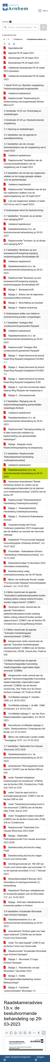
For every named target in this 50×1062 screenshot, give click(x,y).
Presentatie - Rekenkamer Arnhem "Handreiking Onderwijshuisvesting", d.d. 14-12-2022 (24, 554)
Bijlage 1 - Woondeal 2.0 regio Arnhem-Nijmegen (21, 961)
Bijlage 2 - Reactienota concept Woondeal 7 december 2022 (21, 969)
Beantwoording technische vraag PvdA (22, 849)
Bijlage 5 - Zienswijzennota (21, 395)
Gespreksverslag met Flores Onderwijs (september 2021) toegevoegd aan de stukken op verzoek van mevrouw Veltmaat (24, 530)
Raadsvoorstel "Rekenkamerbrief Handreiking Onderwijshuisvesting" (22, 502)
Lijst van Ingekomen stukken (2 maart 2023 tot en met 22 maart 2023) (24, 203)
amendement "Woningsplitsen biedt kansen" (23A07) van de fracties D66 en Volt (23, 769)
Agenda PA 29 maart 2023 (21, 53)
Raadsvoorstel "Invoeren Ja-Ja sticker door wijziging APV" (25, 242)
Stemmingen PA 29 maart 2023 (23, 58)
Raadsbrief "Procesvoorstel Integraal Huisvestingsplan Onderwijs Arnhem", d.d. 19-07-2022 (24, 543)
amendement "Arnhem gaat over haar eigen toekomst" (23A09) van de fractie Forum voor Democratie (24, 934)
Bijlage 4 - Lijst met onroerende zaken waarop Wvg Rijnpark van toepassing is (25, 389)
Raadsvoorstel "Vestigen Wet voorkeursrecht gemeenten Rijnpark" (22, 349)
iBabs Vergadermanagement (18, 1057)
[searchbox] (20, 27)
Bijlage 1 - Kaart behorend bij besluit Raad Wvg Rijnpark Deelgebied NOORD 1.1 (24, 359)
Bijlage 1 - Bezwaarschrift (20, 289)
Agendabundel (15, 48)
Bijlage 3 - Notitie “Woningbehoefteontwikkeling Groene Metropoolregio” (22, 979)
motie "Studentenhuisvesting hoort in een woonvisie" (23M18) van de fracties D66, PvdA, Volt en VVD (24, 807)
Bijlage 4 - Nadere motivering (22, 307)
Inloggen (40, 1057)
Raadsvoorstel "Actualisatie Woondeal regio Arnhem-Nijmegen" (25, 953)
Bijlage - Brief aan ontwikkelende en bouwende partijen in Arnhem (24, 904)
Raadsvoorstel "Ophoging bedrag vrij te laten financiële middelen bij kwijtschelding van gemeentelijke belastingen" (24, 434)
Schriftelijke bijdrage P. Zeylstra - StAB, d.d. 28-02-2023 (22, 699)
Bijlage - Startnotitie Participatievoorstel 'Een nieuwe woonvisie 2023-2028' (25, 839)
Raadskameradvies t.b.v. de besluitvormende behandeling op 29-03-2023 (23, 232)
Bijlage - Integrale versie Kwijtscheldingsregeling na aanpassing (23, 446)
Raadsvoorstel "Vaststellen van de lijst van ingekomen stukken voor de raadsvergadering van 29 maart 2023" (25, 192)
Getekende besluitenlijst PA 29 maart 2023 (24, 78)
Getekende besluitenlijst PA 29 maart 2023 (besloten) (24, 69)
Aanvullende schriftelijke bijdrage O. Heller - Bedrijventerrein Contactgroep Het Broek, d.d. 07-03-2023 (24, 728)
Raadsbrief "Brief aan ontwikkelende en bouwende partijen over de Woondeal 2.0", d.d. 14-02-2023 (24, 893)
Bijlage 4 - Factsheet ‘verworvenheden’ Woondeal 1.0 (19, 989)
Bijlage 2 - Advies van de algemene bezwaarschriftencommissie (23, 296)
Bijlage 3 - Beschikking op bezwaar (25, 303)
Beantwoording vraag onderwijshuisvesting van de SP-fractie (23, 573)
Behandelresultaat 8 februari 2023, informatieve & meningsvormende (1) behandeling (23, 882)
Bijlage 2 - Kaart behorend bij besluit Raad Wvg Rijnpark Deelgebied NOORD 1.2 (24, 370)
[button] (43, 27)
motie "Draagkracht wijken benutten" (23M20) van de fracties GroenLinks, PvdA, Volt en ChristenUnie (25, 819)
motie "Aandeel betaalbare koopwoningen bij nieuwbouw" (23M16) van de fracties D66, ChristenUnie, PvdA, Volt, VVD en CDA (24, 782)
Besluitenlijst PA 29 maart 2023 (23, 63)
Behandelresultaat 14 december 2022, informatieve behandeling (25, 565)
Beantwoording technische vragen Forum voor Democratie (23, 857)
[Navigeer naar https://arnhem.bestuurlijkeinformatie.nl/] (15, 10)
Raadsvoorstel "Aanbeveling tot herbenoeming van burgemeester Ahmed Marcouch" (24, 101)
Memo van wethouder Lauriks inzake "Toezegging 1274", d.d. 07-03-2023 (24, 738)
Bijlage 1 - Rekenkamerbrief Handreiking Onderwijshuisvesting (21, 510)
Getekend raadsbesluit (19, 93)
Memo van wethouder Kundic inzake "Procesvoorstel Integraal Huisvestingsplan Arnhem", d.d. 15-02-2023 (25, 582)
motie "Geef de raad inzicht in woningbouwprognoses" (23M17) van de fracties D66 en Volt (23, 795)
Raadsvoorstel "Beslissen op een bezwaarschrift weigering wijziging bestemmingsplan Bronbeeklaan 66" (22, 281)
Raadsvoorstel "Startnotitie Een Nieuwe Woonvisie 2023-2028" (21, 829)
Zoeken (5, 22)
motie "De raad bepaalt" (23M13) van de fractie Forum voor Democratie (24, 944)
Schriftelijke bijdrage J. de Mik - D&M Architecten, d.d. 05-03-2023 (24, 707)
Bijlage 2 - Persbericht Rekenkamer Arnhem (23, 518)
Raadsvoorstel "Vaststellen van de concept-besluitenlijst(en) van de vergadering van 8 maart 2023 (23, 163)
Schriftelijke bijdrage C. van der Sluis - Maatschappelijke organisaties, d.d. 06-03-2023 (25, 717)
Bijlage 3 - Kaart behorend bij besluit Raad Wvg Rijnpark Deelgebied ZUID (24, 380)
